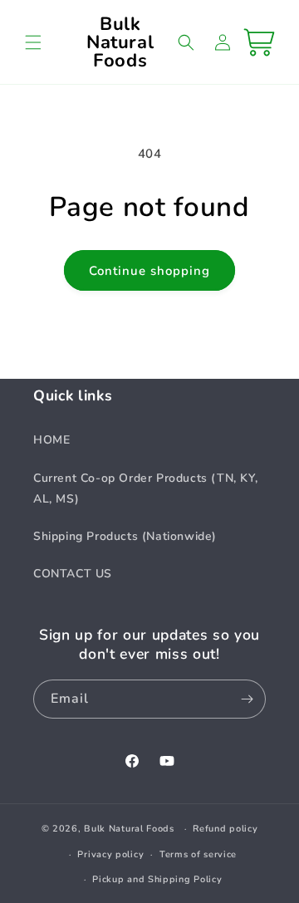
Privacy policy (110, 854)
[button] (33, 42)
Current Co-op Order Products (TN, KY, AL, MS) (145, 488)
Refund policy (225, 828)
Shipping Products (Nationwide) (125, 536)
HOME (51, 440)
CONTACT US (72, 574)
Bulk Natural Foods (129, 828)
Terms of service (198, 854)
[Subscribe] (246, 699)
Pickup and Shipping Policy (157, 879)
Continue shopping (149, 271)
